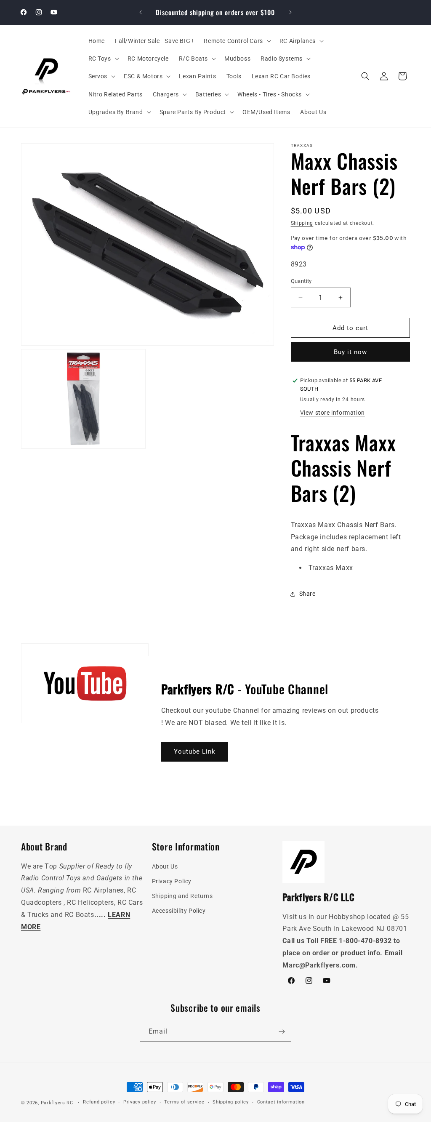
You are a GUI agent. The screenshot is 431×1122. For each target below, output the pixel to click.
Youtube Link (195, 751)
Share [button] (307, 593)
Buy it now (350, 352)
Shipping (302, 223)
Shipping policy (231, 1102)
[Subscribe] (281, 1032)
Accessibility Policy (179, 910)
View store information (332, 412)
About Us (165, 866)
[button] (236, 41)
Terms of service (184, 1102)
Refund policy (99, 1102)
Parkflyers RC (58, 1103)
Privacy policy (139, 1102)
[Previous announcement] (140, 12)
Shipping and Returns (182, 896)
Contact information (281, 1102)
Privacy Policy (172, 881)
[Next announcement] (290, 12)
